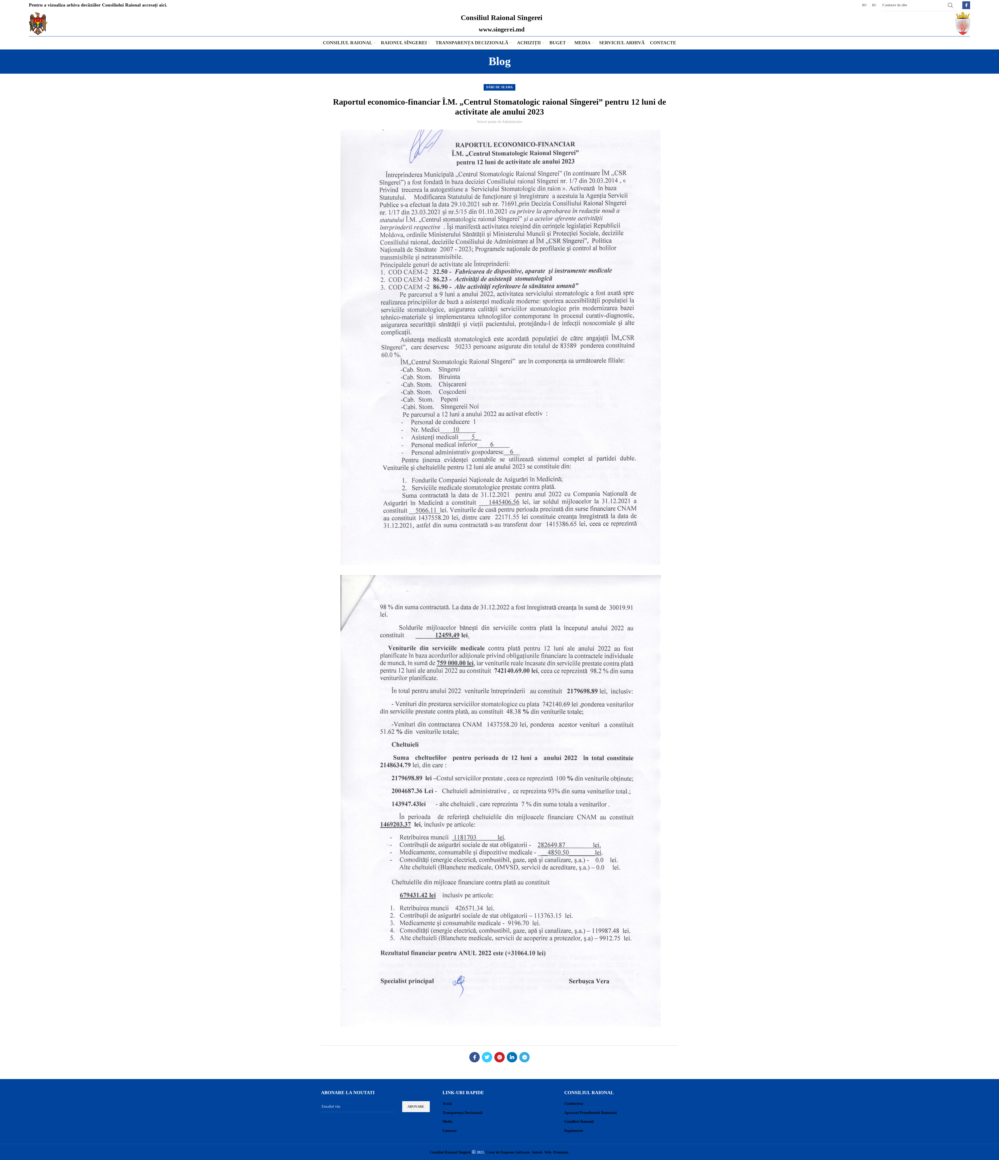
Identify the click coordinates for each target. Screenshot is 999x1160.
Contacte (450, 1131)
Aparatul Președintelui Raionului (590, 1113)
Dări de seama (499, 87)
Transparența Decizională (463, 1113)
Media (447, 1122)
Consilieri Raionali (579, 1122)
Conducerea (573, 1104)
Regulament (573, 1131)
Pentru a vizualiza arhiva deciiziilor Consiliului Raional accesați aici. (98, 5)
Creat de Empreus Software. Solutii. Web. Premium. (527, 1152)
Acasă (447, 1104)
